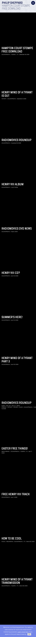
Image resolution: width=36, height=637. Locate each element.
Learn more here (22, 632)
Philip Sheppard (12, 3)
